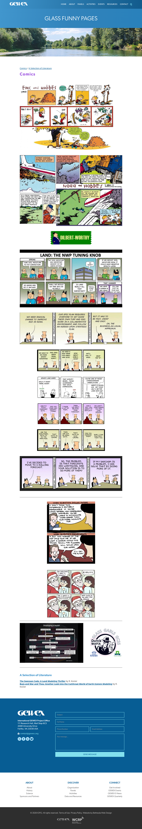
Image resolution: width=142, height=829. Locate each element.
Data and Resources (73, 796)
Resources (112, 4)
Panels (81, 4)
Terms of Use (64, 813)
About (72, 4)
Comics (23, 68)
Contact (124, 4)
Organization (73, 788)
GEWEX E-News (115, 794)
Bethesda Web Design (102, 813)
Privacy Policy (76, 813)
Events (101, 4)
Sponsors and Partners (29, 796)
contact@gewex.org (29, 734)
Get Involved (114, 788)
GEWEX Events (114, 791)
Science (29, 794)
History (29, 791)
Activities (91, 4)
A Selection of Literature (40, 68)
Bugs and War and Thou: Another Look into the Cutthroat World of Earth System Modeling (66, 684)
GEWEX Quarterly (114, 796)
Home (63, 4)
